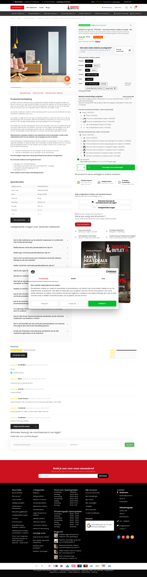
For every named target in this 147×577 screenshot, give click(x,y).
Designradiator (38, 496)
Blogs (48, 8)
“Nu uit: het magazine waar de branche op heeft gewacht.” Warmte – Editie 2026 (20, 539)
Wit (87, 70)
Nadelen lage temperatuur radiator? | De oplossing (69, 535)
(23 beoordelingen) (98, 25)
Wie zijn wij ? (16, 496)
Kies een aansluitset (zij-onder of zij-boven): (94, 132)
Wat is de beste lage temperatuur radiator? (67, 557)
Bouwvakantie (17, 493)
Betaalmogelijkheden (20, 512)
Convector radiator (40, 525)
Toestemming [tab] (43, 278)
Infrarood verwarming (41, 528)
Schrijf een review (19, 355)
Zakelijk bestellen (18, 503)
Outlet (41, 8)
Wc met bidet (98, 570)
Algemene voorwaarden (58, 572)
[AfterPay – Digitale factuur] (37, 565)
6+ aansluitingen (92, 84)
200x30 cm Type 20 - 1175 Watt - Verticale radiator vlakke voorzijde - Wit (61, 18)
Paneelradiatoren (34, 13)
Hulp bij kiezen (127, 96)
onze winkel (102, 162)
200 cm (89, 61)
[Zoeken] (126, 7)
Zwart (94, 70)
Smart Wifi (109, 88)
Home (19, 18)
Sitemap (94, 572)
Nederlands (127, 2)
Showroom (108, 8)
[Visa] (103, 565)
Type (80, 79)
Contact (15, 518)
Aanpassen (72, 303)
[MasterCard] (85, 565)
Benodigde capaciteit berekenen (41, 541)
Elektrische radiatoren (102, 13)
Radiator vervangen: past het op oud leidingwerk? (70, 541)
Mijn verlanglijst (91, 503)
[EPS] (49, 565)
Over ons (117, 8)
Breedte (81, 65)
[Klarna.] (73, 565)
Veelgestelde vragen (53, 93)
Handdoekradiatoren (68, 13)
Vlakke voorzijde (91, 75)
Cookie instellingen (92, 513)
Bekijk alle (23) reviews (22, 427)
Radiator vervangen (40, 551)
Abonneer (103, 476)
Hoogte (81, 61)
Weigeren (45, 303)
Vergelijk (89, 506)
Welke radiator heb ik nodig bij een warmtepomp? (70, 552)
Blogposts (58, 531)
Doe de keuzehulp (119, 50)
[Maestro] (79, 565)
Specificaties (38, 93)
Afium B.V (77, 570)
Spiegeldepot (109, 570)
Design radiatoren (85, 13)
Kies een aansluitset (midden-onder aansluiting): (96, 110)
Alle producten (91, 509)
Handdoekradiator (39, 503)
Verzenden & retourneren (17, 507)
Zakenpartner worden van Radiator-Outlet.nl (20, 532)
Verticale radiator (29, 18)
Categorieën (16, 7)
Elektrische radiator (40, 506)
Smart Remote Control (94, 88)
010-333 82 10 (136, 13)
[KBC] (67, 565)
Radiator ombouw (39, 499)
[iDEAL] (61, 565)
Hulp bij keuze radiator (41, 537)
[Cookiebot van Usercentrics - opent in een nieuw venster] (107, 271)
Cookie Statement (74, 572)
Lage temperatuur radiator (39, 514)
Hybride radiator (39, 518)
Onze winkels (16, 499)
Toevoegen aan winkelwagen (112, 167)
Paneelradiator (38, 509)
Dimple (103, 84)
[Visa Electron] (109, 565)
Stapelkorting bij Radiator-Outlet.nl (18, 526)
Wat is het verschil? (128, 84)
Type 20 (89, 79)
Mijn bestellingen (92, 496)
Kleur (80, 70)
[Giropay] (55, 565)
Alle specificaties (19, 220)
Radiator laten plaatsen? (38, 547)
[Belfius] (43, 565)
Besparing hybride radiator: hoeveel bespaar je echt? (69, 546)
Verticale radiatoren (50, 13)
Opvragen (129, 445)
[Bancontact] (91, 565)
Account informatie (93, 493)
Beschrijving (25, 93)
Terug (12, 18)
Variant (81, 74)
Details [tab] (73, 278)
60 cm (96, 66)
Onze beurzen (17, 522)
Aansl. (81, 83)
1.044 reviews (116, 2)
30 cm (88, 66)
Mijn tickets (90, 499)
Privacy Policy (85, 572)
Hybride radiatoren (18, 13)
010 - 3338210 (124, 521)
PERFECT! (102, 303)
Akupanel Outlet (87, 570)
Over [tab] (103, 278)
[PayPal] (97, 565)
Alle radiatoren (31, 8)
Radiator (36, 493)
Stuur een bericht (83, 224)
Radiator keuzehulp (122, 13)
